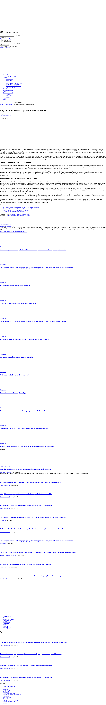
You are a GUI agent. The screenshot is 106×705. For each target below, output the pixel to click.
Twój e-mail (17, 43)
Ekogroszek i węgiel (8, 90)
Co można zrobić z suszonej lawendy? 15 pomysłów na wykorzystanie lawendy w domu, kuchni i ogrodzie (33, 642)
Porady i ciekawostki (8, 93)
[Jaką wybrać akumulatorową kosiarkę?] (8, 388)
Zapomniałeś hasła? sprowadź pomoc (9, 38)
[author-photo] (3, 223)
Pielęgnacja (9, 80)
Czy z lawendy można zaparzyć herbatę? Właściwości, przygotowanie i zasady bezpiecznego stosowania (33, 250)
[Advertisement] (53, 60)
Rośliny (5, 77)
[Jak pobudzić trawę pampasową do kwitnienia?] (8, 281)
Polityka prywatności (8, 619)
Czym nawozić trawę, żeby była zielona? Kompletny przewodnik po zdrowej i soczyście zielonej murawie (33, 321)
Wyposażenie (6, 81)
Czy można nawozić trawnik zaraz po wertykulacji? (16, 357)
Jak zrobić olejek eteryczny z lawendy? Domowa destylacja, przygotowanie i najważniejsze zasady (31, 482)
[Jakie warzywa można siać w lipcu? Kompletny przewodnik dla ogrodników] (8, 406)
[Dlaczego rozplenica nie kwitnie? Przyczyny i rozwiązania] (8, 299)
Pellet (4, 91)
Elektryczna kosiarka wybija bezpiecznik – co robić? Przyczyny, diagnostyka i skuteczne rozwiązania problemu (35, 576)
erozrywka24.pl (7, 624)
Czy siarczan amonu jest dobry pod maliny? (19, 214)
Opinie (8, 97)
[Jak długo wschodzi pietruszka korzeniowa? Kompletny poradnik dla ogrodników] (4, 561)
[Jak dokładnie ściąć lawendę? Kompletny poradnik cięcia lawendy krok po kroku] (4, 502)
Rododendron (9, 79)
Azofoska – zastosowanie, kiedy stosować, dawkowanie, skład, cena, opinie (21, 207)
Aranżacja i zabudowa (11, 76)
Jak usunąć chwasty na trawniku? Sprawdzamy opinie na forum (18, 208)
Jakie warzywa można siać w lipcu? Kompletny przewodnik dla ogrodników (24, 411)
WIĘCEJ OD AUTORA (20, 232)
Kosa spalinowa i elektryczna (13, 86)
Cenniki (5, 98)
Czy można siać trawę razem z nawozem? (13, 211)
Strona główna (3, 104)
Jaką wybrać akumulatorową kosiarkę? (13, 393)
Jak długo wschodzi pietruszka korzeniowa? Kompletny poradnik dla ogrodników (26, 564)
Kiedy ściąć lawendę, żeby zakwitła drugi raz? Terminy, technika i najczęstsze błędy (26, 494)
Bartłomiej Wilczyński (5, 115)
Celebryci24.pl (7, 620)
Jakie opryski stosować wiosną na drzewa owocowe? (16, 210)
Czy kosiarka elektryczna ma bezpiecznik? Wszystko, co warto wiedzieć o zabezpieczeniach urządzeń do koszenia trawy (38, 552)
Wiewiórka (9, 95)
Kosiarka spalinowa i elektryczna (14, 83)
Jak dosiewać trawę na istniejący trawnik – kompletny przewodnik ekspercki (24, 339)
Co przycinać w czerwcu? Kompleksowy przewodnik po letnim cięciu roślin (24, 428)
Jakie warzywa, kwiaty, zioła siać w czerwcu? (14, 375)
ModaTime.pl (6, 622)
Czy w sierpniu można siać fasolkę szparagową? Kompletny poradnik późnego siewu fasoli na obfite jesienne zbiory (36, 267)
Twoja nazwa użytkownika (21, 34)
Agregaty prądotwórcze (12, 87)
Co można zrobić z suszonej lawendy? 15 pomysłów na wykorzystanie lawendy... (25, 469)
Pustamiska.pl (6, 627)
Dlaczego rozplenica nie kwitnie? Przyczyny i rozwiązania (18, 303)
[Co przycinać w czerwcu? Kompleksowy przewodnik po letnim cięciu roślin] (8, 424)
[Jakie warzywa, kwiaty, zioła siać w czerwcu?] (8, 370)
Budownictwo (6, 74)
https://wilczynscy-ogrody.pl (7, 226)
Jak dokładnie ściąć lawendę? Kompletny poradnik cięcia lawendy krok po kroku (26, 505)
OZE (4, 100)
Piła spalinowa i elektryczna (13, 84)
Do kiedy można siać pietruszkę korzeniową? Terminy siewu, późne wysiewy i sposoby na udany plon (32, 529)
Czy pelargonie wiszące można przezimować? (19, 215)
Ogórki (8, 94)
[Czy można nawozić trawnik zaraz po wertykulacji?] (8, 352)
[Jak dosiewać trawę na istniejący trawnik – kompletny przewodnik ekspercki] (8, 334)
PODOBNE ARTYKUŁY (7, 232)
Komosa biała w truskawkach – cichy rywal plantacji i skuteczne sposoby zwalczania (27, 446)
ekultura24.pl (6, 629)
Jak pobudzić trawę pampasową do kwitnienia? (15, 285)
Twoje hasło (17, 35)
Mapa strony (6, 617)
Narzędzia (5, 88)
